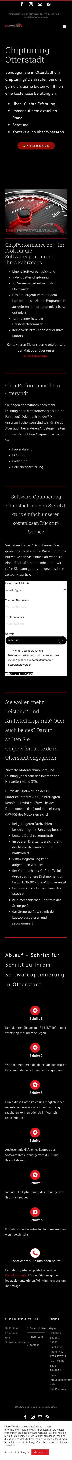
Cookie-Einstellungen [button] (17, 1452)
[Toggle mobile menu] (65, 26)
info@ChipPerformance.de (36, 17)
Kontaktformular (35, 356)
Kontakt (34, 1345)
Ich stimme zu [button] (40, 1452)
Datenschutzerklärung (36, 1328)
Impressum (36, 1336)
